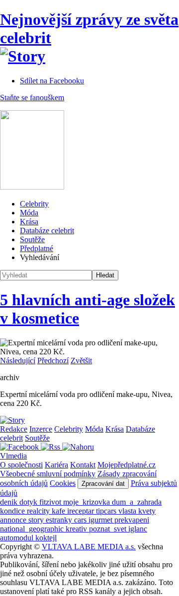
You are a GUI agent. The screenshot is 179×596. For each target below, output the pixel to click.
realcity (39, 511)
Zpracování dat (103, 483)
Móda (29, 212)
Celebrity (34, 203)
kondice (13, 511)
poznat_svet (108, 529)
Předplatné (36, 248)
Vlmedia (13, 456)
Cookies (63, 483)
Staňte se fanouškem (32, 97)
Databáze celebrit (47, 230)
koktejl (46, 537)
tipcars (107, 511)
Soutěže (32, 239)
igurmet (101, 520)
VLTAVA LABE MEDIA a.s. (89, 546)
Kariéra (56, 465)
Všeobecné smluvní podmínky (47, 473)
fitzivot (51, 502)
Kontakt (82, 465)
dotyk (29, 502)
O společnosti (21, 465)
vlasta (128, 511)
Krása (29, 221)
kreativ (77, 529)
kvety (147, 511)
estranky (60, 520)
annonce (14, 520)
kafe (59, 511)
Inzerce (40, 429)
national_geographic (33, 529)
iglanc (137, 529)
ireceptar (81, 511)
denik (9, 502)
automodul (17, 537)
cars (81, 520)
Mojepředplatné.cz (126, 465)
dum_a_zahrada (137, 502)
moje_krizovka (87, 502)
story (37, 520)
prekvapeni (131, 520)
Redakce (13, 429)
